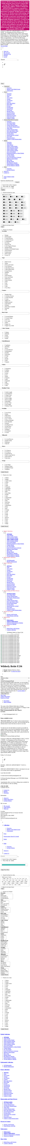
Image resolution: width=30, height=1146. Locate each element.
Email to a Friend (5, 698)
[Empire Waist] (4, 957)
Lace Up (7, 319)
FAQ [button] (5, 843)
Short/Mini (7, 401)
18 (23, 202)
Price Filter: (6, 186)
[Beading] (4, 929)
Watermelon (8, 505)
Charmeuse (8, 368)
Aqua (6, 485)
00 (12, 196)
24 (17, 205)
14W (24, 208)
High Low (7, 300)
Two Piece (7, 287)
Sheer (6, 322)
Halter (6, 414)
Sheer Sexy (8, 278)
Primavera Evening (11, 586)
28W (6, 216)
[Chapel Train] (4, 944)
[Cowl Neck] (4, 948)
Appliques (7, 345)
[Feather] (3, 937)
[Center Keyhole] (5, 910)
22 (11, 205)
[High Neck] (4, 951)
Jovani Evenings (11, 584)
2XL (17, 222)
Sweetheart (8, 431)
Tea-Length (8, 404)
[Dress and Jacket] (5, 903)
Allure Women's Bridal (12, 541)
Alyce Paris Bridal (11, 542)
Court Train (8, 396)
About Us (6, 798)
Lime (6, 484)
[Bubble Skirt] (5, 908)
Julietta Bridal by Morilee (13, 554)
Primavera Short (11, 608)
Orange (7, 510)
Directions (6, 792)
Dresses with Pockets (12, 614)
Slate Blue (7, 490)
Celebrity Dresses (9, 296)
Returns (5, 791)
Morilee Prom (10, 582)
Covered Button (9, 316)
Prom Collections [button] (5, 1069)
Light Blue (8, 488)
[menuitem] (16, 51)
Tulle (6, 385)
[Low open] (5, 918)
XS (13, 219)
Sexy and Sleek (9, 277)
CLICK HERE (21, 690)
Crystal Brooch (9, 349)
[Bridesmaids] (7, 895)
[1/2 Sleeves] (5, 962)
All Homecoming (11, 593)
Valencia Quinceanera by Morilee (15, 623)
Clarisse (9, 573)
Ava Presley (10, 571)
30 (11, 208)
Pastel (6, 338)
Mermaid (7, 442)
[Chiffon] (3, 936)
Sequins (7, 362)
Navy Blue (8, 493)
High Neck (8, 415)
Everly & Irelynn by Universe (14, 547)
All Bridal (9, 534)
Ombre (7, 337)
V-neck (7, 432)
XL (11, 222)
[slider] (26, 865)
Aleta (8, 567)
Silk (6, 382)
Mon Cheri (9, 550)
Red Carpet (8, 253)
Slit (6, 309)
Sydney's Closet (11, 589)
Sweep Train (8, 402)
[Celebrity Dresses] (5, 909)
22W (6, 213)
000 (6, 196)
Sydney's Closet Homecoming (14, 610)
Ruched (7, 308)
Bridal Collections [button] (5, 1034)
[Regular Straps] (4, 970)
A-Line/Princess (9, 439)
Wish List (6, 51)
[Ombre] (2, 925)
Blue (6, 491)
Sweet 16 (7, 255)
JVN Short (9, 607)
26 (23, 205)
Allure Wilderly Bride (12, 539)
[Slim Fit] (4, 959)
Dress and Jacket (9, 264)
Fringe (6, 355)
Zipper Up (7, 324)
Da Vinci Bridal (10, 546)
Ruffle (6, 359)
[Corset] (5, 912)
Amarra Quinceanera (12, 621)
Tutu (6, 286)
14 (11, 202)
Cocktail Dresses (9, 240)
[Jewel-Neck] (4, 952)
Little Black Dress (9, 268)
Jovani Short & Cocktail (12, 606)
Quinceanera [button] (4, 1129)
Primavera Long (11, 585)
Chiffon (7, 370)
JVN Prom (9, 581)
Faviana (9, 577)
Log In (5, 57)
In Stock (18, 671)
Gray (6, 520)
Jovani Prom (10, 579)
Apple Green (8, 480)
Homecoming (8, 247)
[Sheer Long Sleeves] (5, 966)
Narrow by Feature (7, 229)
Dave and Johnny (11, 574)
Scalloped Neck (9, 424)
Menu (2, 83)
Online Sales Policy (5, 696)
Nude (6, 514)
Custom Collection (11, 630)
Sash (6, 360)
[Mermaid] (4, 958)
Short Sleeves (8, 456)
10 (21, 199)
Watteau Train (8, 406)
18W (13, 211)
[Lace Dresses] (5, 905)
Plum (6, 506)
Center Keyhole (9, 297)
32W (21, 216)
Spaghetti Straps (9, 467)
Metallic (7, 333)
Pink (6, 500)
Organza (7, 377)
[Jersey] (3, 939)
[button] (7, 86)
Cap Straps (8, 464)
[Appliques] (4, 928)
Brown (7, 517)
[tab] (16, 544)
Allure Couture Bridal (12, 536)
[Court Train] (4, 946)
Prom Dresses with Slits (12, 615)
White (6, 523)
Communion (8, 241)
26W (21, 213)
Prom (5, 833)
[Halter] (4, 950)
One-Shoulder (8, 421)
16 (17, 202)
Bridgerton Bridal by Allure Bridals (15, 543)
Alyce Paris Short (11, 595)
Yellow (7, 477)
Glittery (7, 332)
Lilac (6, 496)
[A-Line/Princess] (4, 955)
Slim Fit (7, 443)
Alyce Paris (9, 568)
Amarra (8, 570)
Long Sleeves (8, 453)
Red (6, 508)
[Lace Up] (5, 917)
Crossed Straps (8, 318)
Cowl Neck (8, 412)
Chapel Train (8, 395)
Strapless (7, 429)
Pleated (7, 305)
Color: (2, 679)
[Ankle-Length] (4, 942)
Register (6, 55)
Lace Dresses (8, 266)
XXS (6, 219)
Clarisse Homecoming (12, 600)
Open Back (8, 303)
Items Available (7, 702)
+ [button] (4, 532)
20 (5, 205)
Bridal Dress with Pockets (13, 628)
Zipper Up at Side (9, 325)
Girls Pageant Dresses (10, 246)
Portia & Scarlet (10, 588)
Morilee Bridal (10, 552)
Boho (6, 263)
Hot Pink (7, 502)
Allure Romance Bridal (12, 538)
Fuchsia (7, 503)
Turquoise (7, 487)
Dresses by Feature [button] (6, 1121)
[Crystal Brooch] (4, 932)
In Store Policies (8, 800)
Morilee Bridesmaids (12, 561)
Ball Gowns (8, 261)
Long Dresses (8, 271)
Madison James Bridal (12, 549)
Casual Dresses (9, 238)
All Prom (9, 566)
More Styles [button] (4, 1139)
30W (13, 216)
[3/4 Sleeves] (5, 963)
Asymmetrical (8, 393)
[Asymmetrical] (4, 943)
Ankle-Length (8, 392)
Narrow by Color (7, 475)
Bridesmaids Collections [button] (7, 1062)
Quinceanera (8, 252)
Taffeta (7, 384)
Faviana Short (10, 604)
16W (6, 211)
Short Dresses (8, 280)
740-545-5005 (4, 46)
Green (6, 482)
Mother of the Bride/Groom (12, 249)
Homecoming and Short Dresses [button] (9, 1099)
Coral (6, 511)
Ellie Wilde (9, 575)
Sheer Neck (8, 428)
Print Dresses (8, 275)
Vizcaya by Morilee (11, 624)
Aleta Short (9, 599)
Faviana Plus (10, 578)
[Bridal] (7, 894)
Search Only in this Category (9, 185)
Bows (6, 348)
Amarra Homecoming (12, 596)
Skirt (6, 281)
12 (5, 202)
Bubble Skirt (8, 294)
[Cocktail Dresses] (7, 898)
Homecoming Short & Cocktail (11, 836)
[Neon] (2, 924)
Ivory (6, 513)
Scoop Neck (8, 426)
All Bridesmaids (11, 560)
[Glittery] (2, 921)
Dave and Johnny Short (12, 602)
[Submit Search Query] (18, 856)
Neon (6, 335)
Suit (6, 283)
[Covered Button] (5, 915)
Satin (6, 379)
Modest (7, 272)
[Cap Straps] (4, 969)
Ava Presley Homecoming (13, 597)
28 (5, 208)
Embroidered (8, 351)
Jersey (6, 373)
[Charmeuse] (3, 935)
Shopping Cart (7, 54)
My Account (7, 52)
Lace (6, 357)
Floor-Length (8, 398)
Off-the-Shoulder (9, 420)
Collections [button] (6, 825)
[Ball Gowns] (5, 901)
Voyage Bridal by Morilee (13, 556)
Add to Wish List (5, 693)
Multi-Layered (8, 302)
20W (21, 211)
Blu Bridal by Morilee (12, 553)
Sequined (7, 380)
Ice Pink (7, 499)
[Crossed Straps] (5, 916)
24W (13, 213)
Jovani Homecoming (12, 603)
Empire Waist (8, 440)
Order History (7, 807)
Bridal (6, 235)
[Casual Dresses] (7, 897)
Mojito (7, 479)
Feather (7, 352)
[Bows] (4, 931)
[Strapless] (4, 973)
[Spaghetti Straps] (4, 971)
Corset (6, 299)
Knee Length (8, 399)
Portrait (7, 423)
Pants (6, 274)
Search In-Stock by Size (9, 192)
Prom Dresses (8, 250)
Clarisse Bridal (10, 545)
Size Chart (3, 695)
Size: (2, 676)
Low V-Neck (8, 418)
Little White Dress (9, 269)
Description (6, 700)
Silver (6, 522)
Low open (7, 321)
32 (17, 208)
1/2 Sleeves (8, 450)
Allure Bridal (10, 535)
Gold (6, 516)
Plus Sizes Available (10, 306)
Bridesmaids (8, 236)
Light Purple (8, 497)
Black (6, 519)
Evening (7, 243)
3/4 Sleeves (8, 452)
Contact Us (6, 790)
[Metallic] (2, 923)
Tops (6, 284)
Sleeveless (7, 458)
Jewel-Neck (8, 417)
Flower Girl (8, 244)
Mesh (6, 376)
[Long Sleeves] (5, 965)
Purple (6, 494)
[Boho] (5, 902)
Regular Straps (8, 466)
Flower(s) (7, 354)
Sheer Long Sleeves (10, 455)
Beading (7, 346)
